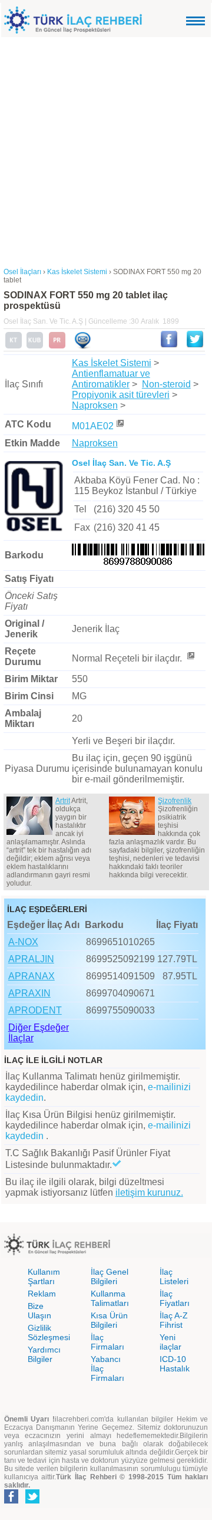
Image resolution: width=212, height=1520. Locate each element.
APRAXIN (29, 993)
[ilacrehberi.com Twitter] (32, 1501)
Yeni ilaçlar (170, 1342)
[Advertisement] (106, 149)
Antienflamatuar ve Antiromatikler (111, 379)
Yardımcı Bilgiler (44, 1354)
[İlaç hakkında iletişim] (82, 346)
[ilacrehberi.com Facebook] (11, 1501)
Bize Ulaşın (39, 1310)
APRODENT (35, 1010)
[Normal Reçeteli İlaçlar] (190, 658)
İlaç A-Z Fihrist (174, 1320)
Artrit (62, 801)
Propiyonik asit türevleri (121, 395)
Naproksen (95, 405)
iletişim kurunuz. (149, 1192)
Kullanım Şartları (44, 1276)
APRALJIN (31, 959)
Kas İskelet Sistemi (111, 363)
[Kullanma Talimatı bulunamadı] (13, 346)
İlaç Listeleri (174, 1276)
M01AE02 (93, 426)
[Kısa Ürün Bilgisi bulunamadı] (34, 346)
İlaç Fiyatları (175, 1298)
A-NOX (23, 942)
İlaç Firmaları (107, 1342)
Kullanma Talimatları (110, 1298)
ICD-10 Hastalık (175, 1363)
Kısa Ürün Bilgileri (109, 1320)
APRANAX (31, 976)
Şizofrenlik (174, 801)
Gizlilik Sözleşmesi (49, 1332)
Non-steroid (166, 384)
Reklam (42, 1293)
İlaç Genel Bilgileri (109, 1276)
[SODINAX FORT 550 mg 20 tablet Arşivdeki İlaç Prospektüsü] (57, 346)
